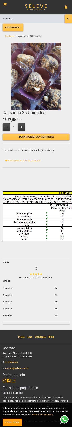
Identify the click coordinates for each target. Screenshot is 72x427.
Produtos (9, 36)
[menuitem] (21, 337)
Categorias (12, 27)
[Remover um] (6, 127)
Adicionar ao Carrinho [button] (37, 137)
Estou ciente (12, 422)
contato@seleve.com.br (17, 368)
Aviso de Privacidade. (42, 414)
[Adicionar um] (21, 127)
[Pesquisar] (68, 18)
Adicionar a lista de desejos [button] (24, 160)
